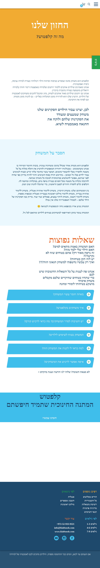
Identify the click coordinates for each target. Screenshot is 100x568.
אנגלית (71, 497)
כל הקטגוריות (91, 500)
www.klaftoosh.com (64, 531)
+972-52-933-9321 (65, 524)
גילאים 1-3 (92, 524)
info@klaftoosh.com (64, 527)
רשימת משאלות (89, 504)
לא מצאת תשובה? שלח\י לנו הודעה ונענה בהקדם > (64, 371)
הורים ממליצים (90, 497)
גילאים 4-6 (92, 527)
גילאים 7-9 (92, 531)
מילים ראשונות (67, 504)
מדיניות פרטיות (90, 508)
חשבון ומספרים (67, 500)
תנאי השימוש (90, 512)
